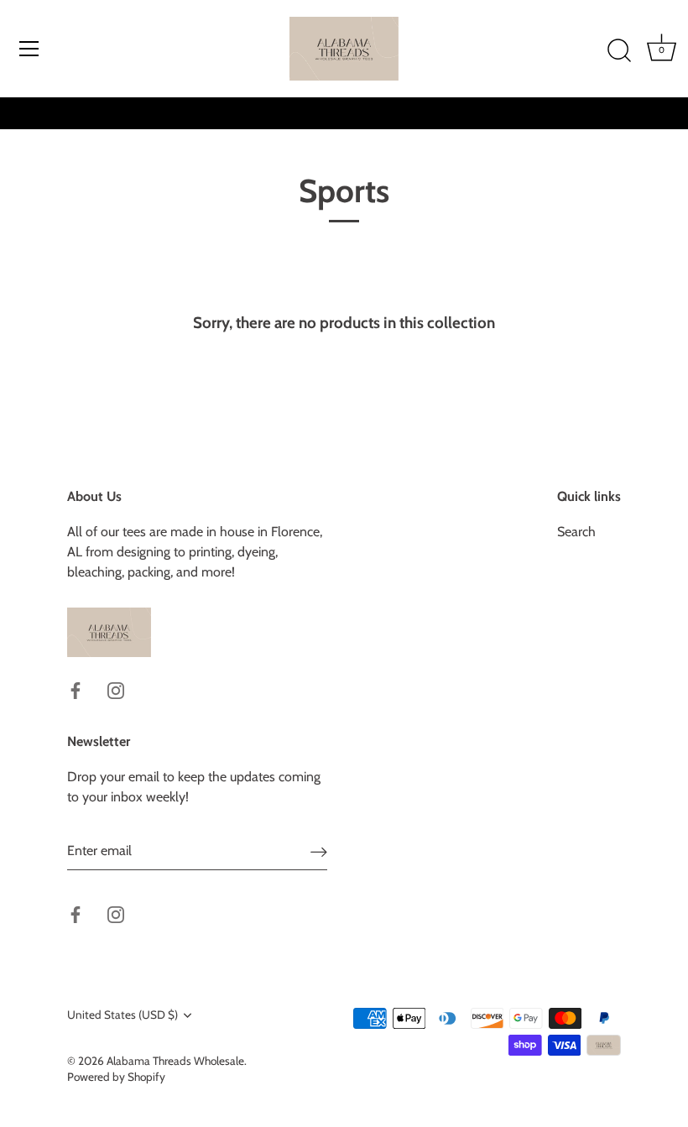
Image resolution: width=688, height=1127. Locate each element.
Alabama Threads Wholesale (175, 1060)
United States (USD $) (122, 1014)
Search (576, 532)
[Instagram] (115, 689)
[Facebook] (75, 689)
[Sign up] (318, 851)
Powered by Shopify (116, 1076)
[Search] (619, 51)
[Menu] (29, 48)
